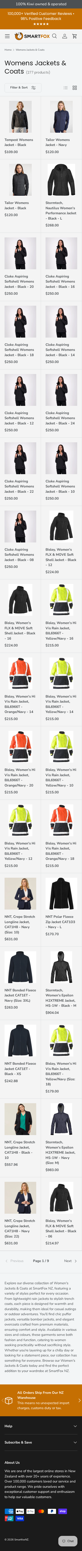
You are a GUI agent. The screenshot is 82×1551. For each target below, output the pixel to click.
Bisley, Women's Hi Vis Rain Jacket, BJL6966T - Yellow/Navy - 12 (20, 851)
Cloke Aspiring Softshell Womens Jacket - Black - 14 (60, 349)
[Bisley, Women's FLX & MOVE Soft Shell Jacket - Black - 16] (20, 600)
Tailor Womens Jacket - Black (17, 205)
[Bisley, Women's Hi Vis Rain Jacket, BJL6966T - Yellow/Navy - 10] (61, 747)
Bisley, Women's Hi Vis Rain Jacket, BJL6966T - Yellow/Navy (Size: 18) (61, 1073)
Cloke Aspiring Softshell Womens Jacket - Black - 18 (19, 349)
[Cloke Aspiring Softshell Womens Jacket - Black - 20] (20, 253)
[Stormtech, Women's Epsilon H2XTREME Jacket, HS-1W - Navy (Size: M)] (61, 1119)
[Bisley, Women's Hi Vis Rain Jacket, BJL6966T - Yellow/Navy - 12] (20, 820)
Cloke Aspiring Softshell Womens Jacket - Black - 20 (19, 281)
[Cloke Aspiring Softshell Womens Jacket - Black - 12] (20, 390)
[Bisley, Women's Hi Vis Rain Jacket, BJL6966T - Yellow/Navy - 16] (61, 600)
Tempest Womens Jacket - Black (19, 142)
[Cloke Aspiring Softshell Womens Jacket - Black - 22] (20, 458)
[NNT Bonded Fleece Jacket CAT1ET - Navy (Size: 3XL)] (20, 967)
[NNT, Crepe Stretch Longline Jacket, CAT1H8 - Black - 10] (20, 1119)
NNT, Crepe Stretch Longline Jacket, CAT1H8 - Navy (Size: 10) (20, 924)
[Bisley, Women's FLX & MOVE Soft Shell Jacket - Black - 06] (61, 1198)
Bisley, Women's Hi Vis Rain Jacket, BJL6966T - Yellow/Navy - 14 (61, 704)
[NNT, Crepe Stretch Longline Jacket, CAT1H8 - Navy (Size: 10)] (20, 894)
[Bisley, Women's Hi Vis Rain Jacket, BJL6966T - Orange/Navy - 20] (20, 747)
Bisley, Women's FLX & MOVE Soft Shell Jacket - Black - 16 (20, 631)
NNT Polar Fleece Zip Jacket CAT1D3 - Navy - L (60, 921)
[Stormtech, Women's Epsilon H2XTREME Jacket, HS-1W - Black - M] (61, 967)
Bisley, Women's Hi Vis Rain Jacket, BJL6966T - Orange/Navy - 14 (20, 704)
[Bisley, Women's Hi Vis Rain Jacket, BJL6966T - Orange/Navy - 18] (61, 820)
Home (8, 50)
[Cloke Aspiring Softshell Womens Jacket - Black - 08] (20, 526)
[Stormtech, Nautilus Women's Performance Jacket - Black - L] (61, 180)
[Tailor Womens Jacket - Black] (20, 180)
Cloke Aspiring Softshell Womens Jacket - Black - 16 (60, 281)
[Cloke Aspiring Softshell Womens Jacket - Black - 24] (61, 390)
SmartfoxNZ (21, 1539)
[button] (75, 36)
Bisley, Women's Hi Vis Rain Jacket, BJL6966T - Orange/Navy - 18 (61, 851)
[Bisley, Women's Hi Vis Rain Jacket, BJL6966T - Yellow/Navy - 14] (61, 673)
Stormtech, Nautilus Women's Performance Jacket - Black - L (61, 211)
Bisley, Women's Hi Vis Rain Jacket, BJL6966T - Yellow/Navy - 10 (61, 777)
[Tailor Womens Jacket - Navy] (61, 117)
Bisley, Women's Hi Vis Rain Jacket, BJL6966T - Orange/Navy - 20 (20, 777)
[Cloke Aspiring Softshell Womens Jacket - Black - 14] (61, 322)
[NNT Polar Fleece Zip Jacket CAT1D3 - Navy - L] (61, 894)
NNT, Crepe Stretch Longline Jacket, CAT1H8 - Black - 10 (20, 1150)
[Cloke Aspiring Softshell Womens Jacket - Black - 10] (61, 458)
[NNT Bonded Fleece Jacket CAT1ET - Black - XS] (20, 1040)
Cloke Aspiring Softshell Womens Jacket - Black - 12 (19, 418)
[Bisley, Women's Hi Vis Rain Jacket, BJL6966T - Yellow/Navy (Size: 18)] (61, 1040)
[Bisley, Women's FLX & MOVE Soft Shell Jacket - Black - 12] (61, 526)
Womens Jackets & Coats (30, 50)
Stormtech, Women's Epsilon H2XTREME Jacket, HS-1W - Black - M (61, 998)
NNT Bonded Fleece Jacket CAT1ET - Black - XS (20, 1068)
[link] (17, 1261)
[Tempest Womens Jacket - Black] (20, 117)
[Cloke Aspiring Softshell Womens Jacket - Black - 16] (61, 253)
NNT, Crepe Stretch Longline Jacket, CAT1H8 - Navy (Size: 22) (20, 1228)
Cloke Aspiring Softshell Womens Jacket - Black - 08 (19, 554)
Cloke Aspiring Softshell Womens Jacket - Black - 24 (60, 418)
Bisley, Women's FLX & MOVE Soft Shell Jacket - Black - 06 (61, 1228)
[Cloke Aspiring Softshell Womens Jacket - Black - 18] (20, 322)
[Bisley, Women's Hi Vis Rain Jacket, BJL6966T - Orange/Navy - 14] (20, 673)
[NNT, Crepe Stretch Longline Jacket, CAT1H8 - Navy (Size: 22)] (20, 1198)
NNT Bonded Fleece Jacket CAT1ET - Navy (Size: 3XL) (20, 995)
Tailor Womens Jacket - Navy (58, 142)
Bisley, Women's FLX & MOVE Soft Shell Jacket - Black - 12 (61, 557)
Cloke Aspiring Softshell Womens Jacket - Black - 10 (60, 486)
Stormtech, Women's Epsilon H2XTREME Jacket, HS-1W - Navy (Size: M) (60, 1152)
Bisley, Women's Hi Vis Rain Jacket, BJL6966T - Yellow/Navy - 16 (61, 631)
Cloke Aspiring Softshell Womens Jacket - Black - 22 (19, 486)
